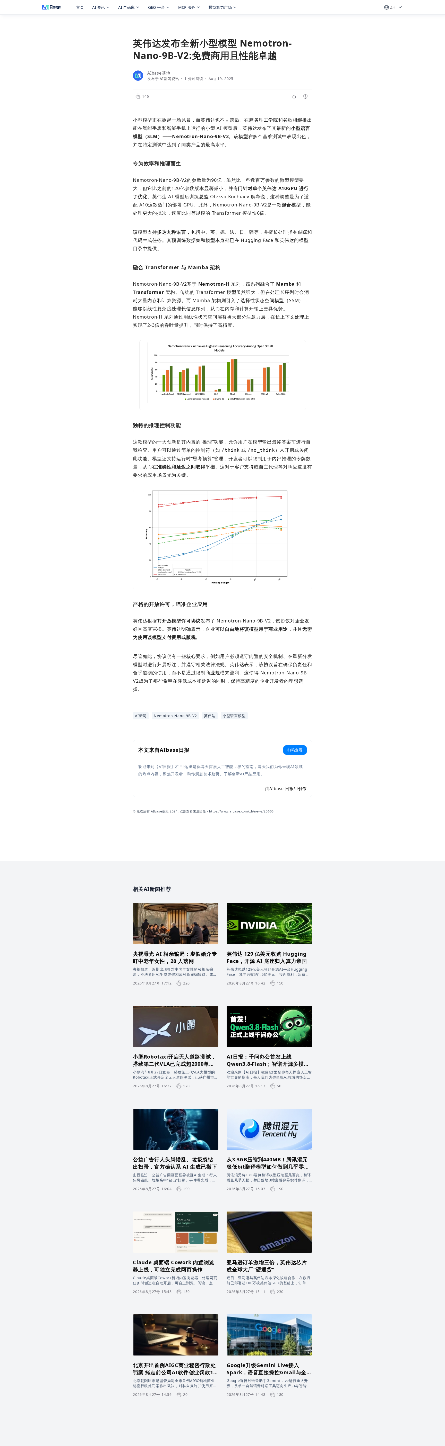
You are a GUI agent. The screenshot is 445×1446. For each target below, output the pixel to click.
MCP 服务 (186, 7)
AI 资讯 (98, 7)
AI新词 (141, 715)
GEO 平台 (156, 7)
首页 (80, 7)
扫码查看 (295, 749)
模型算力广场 (220, 7)
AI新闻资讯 (169, 78)
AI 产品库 (126, 7)
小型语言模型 (234, 715)
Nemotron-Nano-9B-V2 (175, 715)
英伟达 (209, 715)
